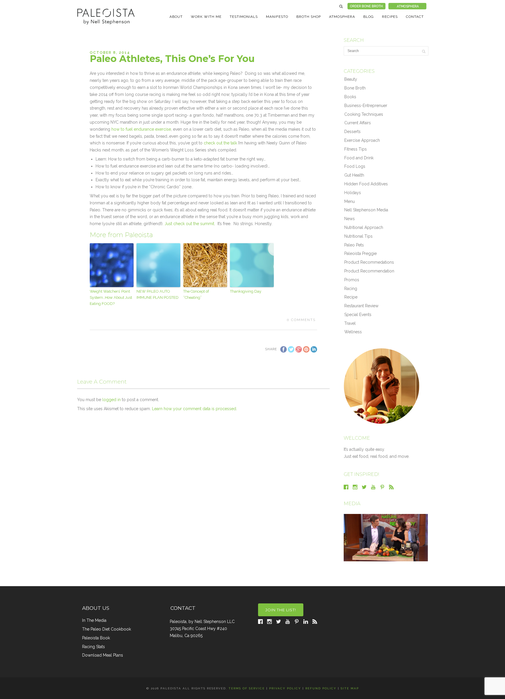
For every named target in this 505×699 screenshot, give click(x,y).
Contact (415, 17)
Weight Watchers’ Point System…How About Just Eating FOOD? (111, 297)
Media (352, 503)
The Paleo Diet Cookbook (106, 629)
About (176, 17)
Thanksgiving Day (245, 291)
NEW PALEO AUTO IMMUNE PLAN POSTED (157, 294)
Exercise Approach (362, 140)
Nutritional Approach (363, 227)
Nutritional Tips (358, 236)
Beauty (350, 79)
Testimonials (244, 17)
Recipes (390, 17)
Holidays (352, 192)
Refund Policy (320, 688)
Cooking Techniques (363, 114)
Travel (350, 323)
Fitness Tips (355, 149)
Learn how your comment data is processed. (194, 408)
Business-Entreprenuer (365, 105)
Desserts (352, 131)
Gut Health (354, 175)
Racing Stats (93, 646)
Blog (368, 17)
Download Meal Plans (102, 655)
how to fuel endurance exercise (141, 129)
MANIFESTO (277, 17)
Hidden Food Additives (366, 184)
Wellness (353, 331)
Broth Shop (308, 17)
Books (350, 96)
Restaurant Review (361, 305)
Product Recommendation (369, 271)
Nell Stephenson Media (366, 210)
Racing (350, 288)
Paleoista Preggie (360, 253)
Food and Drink (358, 158)
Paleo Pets (354, 245)
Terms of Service (247, 688)
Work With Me (206, 17)
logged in (111, 399)
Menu (349, 201)
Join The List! (280, 609)
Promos (351, 279)
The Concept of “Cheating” (196, 294)
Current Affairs (357, 122)
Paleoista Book (96, 638)
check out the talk (221, 143)
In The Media (94, 620)
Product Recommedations (369, 262)
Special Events (357, 314)
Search (341, 6)
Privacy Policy (285, 688)
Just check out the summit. (190, 223)
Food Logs (354, 166)
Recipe (350, 297)
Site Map (350, 688)
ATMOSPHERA (342, 17)
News (349, 218)
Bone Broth (355, 88)
